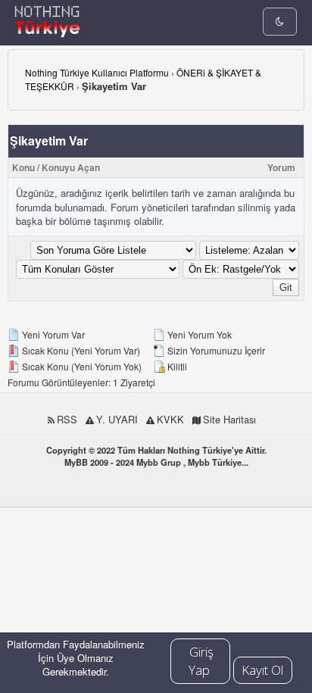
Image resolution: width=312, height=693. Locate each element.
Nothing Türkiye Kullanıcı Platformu (97, 72)
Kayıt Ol (262, 670)
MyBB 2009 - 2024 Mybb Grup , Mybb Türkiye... (156, 462)
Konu (23, 167)
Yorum (281, 167)
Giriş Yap (201, 661)
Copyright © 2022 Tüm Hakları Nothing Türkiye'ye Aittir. (156, 450)
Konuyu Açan (71, 167)
